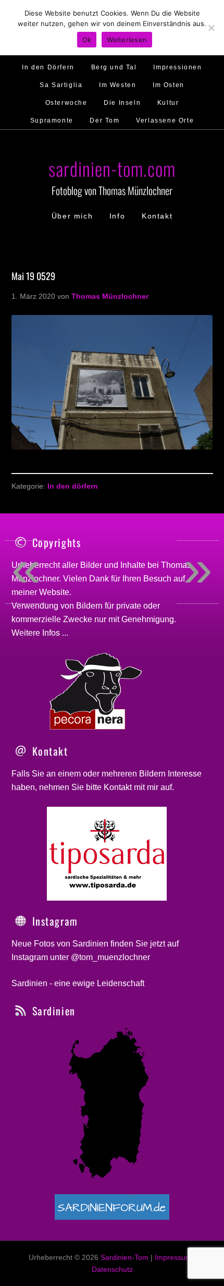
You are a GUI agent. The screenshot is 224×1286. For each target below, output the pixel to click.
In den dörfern (72, 486)
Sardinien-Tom (124, 1257)
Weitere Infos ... (39, 632)
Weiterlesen (127, 39)
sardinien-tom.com (112, 168)
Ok (87, 39)
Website (54, 592)
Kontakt (118, 787)
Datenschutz (112, 1269)
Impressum (173, 1257)
